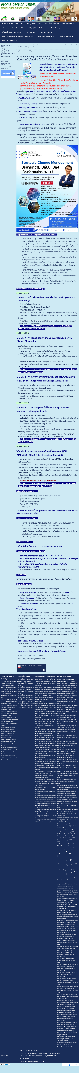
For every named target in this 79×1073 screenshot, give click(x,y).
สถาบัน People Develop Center (23, 45)
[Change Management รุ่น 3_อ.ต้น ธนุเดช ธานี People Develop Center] (33, 77)
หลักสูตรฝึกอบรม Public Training (40, 45)
